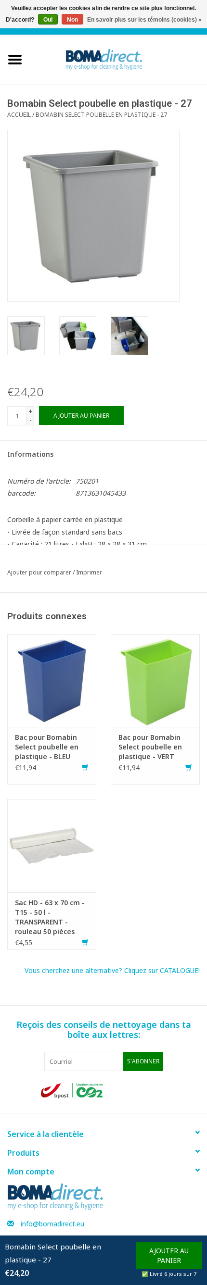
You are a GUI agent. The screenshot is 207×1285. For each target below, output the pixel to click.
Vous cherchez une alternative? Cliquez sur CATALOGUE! (112, 970)
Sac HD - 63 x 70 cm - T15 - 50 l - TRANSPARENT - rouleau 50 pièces (50, 917)
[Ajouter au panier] (85, 767)
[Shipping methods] (72, 1090)
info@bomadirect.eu (52, 1223)
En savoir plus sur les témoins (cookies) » (144, 19)
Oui (47, 19)
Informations (30, 454)
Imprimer (89, 572)
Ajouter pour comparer (40, 572)
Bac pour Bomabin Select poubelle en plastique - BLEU (46, 747)
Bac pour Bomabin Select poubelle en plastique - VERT (150, 747)
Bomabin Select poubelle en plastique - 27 (101, 115)
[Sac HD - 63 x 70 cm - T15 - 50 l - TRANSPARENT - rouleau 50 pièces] (51, 844)
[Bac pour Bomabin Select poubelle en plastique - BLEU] (51, 679)
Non (72, 19)
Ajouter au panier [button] (169, 1255)
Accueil (19, 115)
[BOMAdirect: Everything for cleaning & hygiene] (118, 58)
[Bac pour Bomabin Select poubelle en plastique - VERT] (155, 679)
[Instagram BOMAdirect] (158, 1090)
